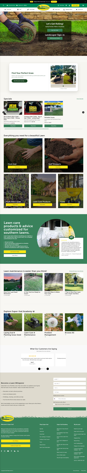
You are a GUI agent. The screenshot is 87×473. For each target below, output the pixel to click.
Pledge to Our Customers (79, 446)
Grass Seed (42, 434)
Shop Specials (80, 98)
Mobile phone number (58, 395)
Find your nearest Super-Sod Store (80, 435)
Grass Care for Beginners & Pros (62, 441)
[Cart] (82, 5)
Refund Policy (77, 440)
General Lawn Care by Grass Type (62, 449)
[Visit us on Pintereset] (11, 451)
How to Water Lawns (61, 455)
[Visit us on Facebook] (1, 451)
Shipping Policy (77, 438)
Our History (15, 440)
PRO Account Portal (55, 38)
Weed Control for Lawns (62, 452)
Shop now (54, 1)
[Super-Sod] (43, 7)
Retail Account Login (78, 428)
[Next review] (48, 369)
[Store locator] (66, 5)
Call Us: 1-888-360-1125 (79, 460)
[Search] (3, 5)
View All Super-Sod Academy (63, 457)
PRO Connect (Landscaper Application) (79, 457)
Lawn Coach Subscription (45, 447)
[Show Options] (84, 387)
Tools (41, 442)
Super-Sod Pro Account (79, 431)
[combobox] (69, 387)
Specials (41, 428)
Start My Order (54, 30)
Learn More (15, 255)
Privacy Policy (83, 470)
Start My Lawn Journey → (19, 80)
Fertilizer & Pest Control (45, 439)
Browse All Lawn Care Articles (76, 271)
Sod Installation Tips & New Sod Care (62, 433)
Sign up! (70, 408)
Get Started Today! (14, 251)
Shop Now (13, 125)
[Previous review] (39, 369)
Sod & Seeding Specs (78, 443)
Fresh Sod (42, 431)
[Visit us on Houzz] (14, 451)
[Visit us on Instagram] (4, 451)
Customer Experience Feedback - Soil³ (78, 453)
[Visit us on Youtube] (8, 451)
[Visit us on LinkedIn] (18, 451)
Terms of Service (76, 470)
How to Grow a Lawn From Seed (62, 437)
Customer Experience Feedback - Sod (78, 449)
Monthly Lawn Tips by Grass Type (62, 445)
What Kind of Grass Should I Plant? (62, 429)
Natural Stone (42, 444)
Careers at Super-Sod (16, 445)
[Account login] (69, 5)
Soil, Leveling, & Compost (45, 436)
